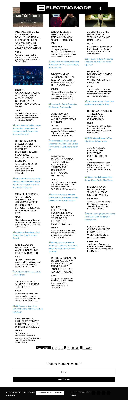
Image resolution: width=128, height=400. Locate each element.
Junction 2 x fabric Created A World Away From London (63, 117)
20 (73, 348)
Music (18, 52)
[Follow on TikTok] (99, 393)
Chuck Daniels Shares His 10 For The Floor (27, 284)
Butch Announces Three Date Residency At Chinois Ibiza (99, 115)
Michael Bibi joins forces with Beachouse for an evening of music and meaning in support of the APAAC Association (28, 40)
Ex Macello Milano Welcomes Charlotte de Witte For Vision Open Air (99, 77)
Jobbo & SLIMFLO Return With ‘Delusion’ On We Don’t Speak (98, 35)
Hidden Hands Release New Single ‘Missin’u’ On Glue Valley (98, 190)
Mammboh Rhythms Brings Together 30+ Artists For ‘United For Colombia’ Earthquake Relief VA (62, 166)
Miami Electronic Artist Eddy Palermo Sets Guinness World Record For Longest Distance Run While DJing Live (27, 204)
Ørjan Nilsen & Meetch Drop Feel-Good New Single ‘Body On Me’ (62, 37)
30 (77, 348)
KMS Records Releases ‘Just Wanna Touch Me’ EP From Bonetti (26, 248)
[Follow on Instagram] (94, 393)
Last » (88, 348)
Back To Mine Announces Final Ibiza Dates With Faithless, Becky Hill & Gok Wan (62, 80)
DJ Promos (59, 393)
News (17, 217)
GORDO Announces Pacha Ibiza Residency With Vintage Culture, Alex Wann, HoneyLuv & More (27, 98)
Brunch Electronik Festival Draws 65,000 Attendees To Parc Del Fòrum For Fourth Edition (62, 215)
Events (18, 110)
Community (20, 161)
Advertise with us (45, 393)
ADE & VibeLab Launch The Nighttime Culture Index (97, 151)
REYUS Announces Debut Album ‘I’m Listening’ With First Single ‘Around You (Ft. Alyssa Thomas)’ (63, 265)
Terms (73, 395)
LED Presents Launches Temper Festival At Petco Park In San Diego (27, 322)
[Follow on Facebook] (104, 393)
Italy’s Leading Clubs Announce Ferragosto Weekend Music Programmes (98, 232)
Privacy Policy (83, 392)
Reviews (55, 126)
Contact (74, 392)
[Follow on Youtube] (109, 393)
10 (69, 348)
